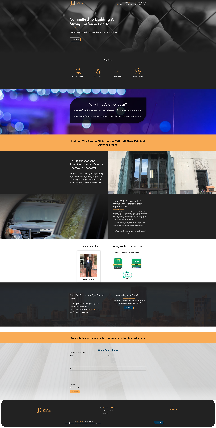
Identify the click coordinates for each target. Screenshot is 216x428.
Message (72, 368)
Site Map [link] (72, 423)
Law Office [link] (109, 408)
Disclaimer (72, 384)
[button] (215, 420)
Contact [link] (144, 4)
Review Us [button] (158, 422)
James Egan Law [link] (79, 421)
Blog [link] (135, 4)
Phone (109, 355)
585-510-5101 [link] (132, 2)
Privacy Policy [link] (78, 423)
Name (71, 355)
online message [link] (94, 310)
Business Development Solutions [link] (88, 423)
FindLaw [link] (99, 423)
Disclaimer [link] (67, 423)
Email (71, 362)
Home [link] (116, 4)
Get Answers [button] (129, 307)
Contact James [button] (75, 39)
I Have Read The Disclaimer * (79, 387)
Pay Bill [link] (139, 4)
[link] (77, 3)
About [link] (120, 4)
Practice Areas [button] (128, 4)
